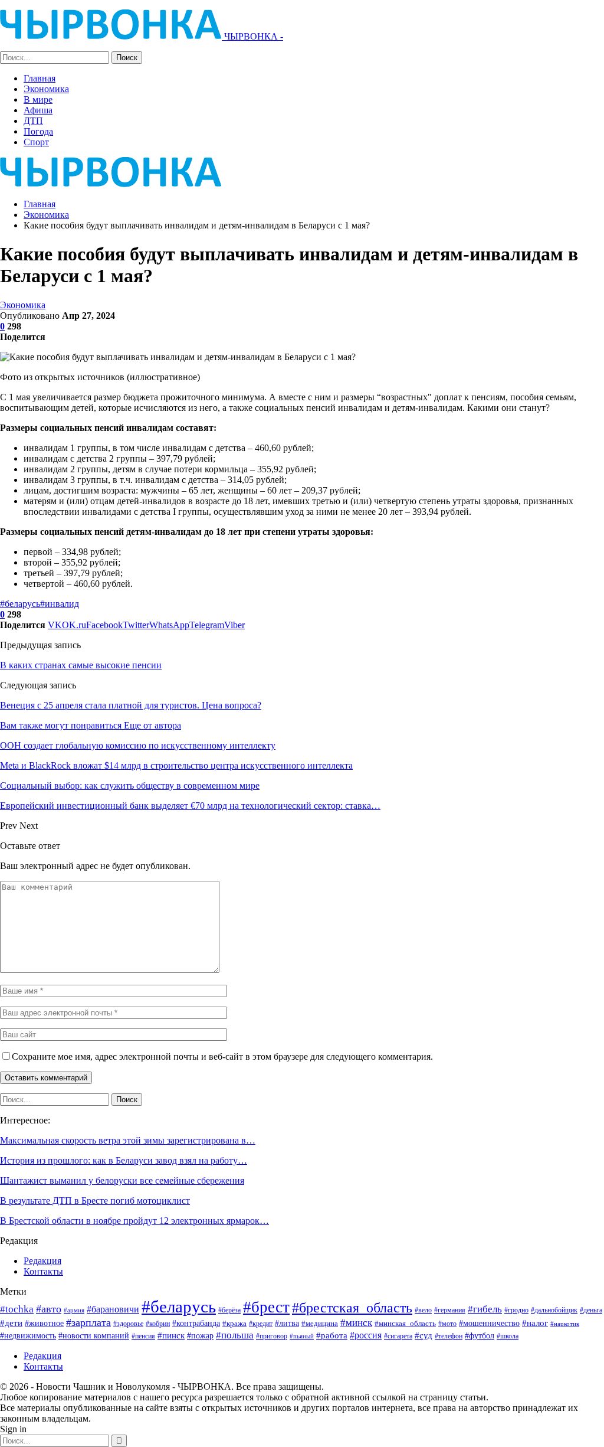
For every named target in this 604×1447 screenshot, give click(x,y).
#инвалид (59, 604)
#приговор (271, 1336)
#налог (535, 1323)
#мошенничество (489, 1323)
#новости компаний (93, 1335)
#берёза (229, 1310)
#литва (287, 1323)
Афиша (38, 110)
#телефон (448, 1336)
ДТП (33, 121)
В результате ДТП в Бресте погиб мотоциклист (95, 1201)
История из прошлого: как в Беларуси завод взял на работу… (123, 1160)
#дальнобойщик (554, 1310)
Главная (39, 78)
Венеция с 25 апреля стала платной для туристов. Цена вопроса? (130, 705)
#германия (449, 1310)
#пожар (200, 1335)
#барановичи (113, 1309)
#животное (44, 1323)
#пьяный (302, 1336)
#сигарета (398, 1336)
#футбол (479, 1335)
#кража (234, 1323)
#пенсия (143, 1336)
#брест (266, 1307)
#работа (331, 1335)
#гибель (485, 1309)
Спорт (36, 142)
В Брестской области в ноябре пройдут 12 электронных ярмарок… (134, 1221)
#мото (447, 1324)
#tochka (17, 1309)
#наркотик (564, 1323)
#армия (74, 1310)
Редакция (42, 1261)
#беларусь (20, 604)
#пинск (171, 1335)
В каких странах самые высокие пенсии (81, 665)
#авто (48, 1309)
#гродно (516, 1310)
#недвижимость (28, 1335)
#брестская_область (352, 1307)
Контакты (43, 1271)
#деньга (591, 1310)
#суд (423, 1335)
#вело (423, 1310)
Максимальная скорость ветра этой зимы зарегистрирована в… (127, 1140)
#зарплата (88, 1322)
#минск (356, 1322)
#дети (11, 1323)
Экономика (46, 89)
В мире (38, 99)
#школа (507, 1336)
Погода (38, 131)
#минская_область (405, 1323)
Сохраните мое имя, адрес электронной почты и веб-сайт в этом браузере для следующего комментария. (222, 1056)
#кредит (261, 1323)
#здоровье (128, 1324)
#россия (366, 1335)
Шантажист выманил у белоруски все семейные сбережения (122, 1180)
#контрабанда (196, 1323)
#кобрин (158, 1324)
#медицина (319, 1323)
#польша (235, 1335)
